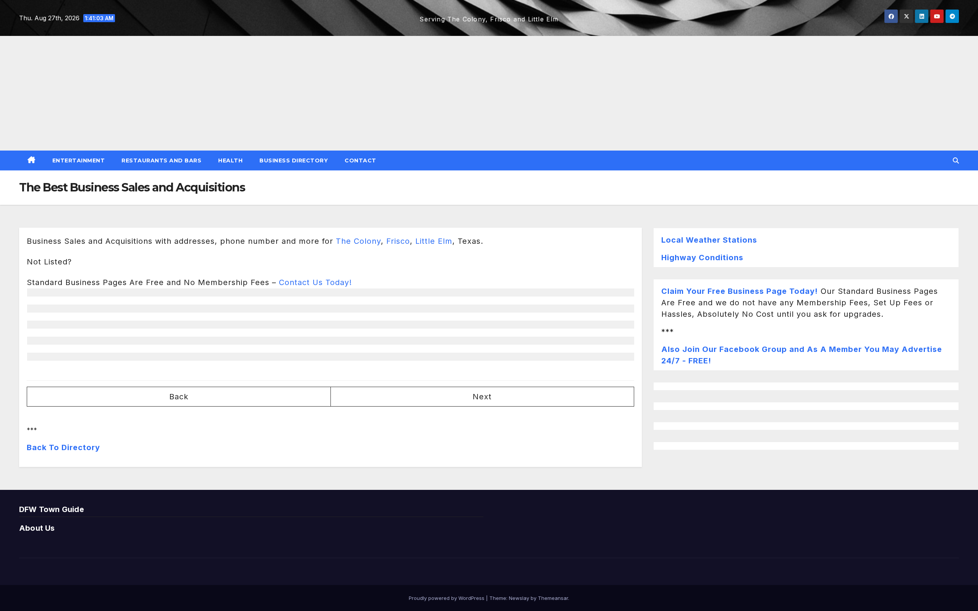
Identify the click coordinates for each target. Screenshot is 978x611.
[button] (956, 160)
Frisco (398, 241)
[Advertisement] (489, 93)
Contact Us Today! (315, 282)
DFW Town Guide (51, 509)
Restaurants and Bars (161, 160)
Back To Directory (63, 447)
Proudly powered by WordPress (447, 598)
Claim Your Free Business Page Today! (739, 291)
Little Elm (433, 241)
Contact (360, 160)
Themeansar (553, 598)
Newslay (519, 598)
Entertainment (78, 160)
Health (230, 160)
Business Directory (293, 160)
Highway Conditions (702, 257)
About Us (37, 528)
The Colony (358, 241)
